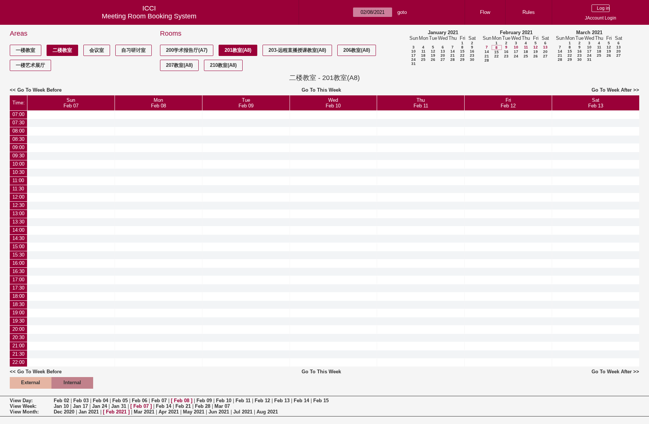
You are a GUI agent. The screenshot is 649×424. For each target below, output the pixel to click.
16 (472, 51)
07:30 (18, 122)
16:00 (18, 263)
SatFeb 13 (595, 103)
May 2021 (193, 412)
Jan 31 (118, 406)
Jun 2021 (218, 412)
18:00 (18, 296)
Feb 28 (202, 406)
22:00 (18, 362)
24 (413, 59)
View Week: (23, 406)
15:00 (18, 246)
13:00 (18, 213)
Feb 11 (243, 400)
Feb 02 (61, 400)
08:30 (18, 139)
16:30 (18, 271)
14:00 (18, 230)
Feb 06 (139, 400)
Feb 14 (301, 400)
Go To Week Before (39, 90)
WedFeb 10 (333, 103)
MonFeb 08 (158, 103)
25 (423, 59)
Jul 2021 (242, 412)
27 (443, 59)
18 (423, 55)
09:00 (18, 147)
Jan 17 (80, 406)
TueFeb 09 (246, 103)
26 (433, 59)
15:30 (18, 255)
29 (462, 59)
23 (472, 55)
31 (413, 64)
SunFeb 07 (70, 103)
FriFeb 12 (508, 103)
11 (423, 51)
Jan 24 (99, 406)
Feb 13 (282, 400)
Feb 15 (321, 400)
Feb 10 (223, 400)
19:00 (18, 312)
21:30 (18, 354)
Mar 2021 (144, 412)
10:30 (18, 172)
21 (452, 55)
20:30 (18, 337)
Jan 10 (61, 406)
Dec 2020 (64, 412)
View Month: (24, 412)
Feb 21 (183, 406)
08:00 (18, 131)
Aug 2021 (267, 412)
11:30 (18, 189)
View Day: (21, 400)
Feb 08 (181, 400)
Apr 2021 (168, 412)
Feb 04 (100, 400)
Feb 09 (204, 400)
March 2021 (589, 32)
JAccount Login (600, 18)
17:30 (18, 288)
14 (452, 51)
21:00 (18, 346)
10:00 (18, 164)
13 (443, 51)
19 (433, 55)
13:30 (18, 222)
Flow (485, 12)
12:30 (18, 205)
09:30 (18, 155)
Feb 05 (120, 400)
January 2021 (443, 32)
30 (472, 59)
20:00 (18, 329)
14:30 (18, 238)
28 (452, 59)
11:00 (18, 180)
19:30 (18, 321)
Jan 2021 (88, 412)
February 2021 (516, 32)
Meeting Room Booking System (149, 16)
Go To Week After (612, 90)
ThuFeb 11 (421, 103)
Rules (528, 12)
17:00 (18, 279)
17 (413, 55)
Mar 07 (222, 406)
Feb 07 (159, 400)
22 (462, 55)
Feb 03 (81, 400)
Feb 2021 (116, 412)
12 (433, 51)
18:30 (18, 304)
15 (462, 51)
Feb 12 (262, 400)
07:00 (18, 114)
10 (413, 51)
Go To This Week (321, 90)
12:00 (18, 197)
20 (443, 55)
